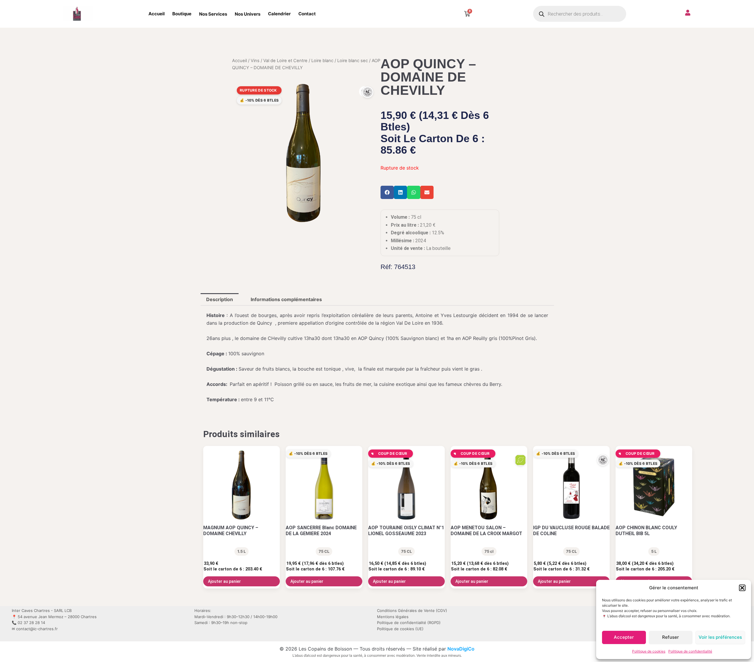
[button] (742, 588)
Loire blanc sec (352, 60)
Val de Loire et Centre (285, 60)
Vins (255, 60)
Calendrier (279, 13)
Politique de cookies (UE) (400, 628)
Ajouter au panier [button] (224, 581)
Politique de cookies (648, 651)
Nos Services (213, 14)
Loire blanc (322, 60)
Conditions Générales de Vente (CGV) (412, 610)
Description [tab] (219, 299)
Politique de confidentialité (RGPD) (409, 622)
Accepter (624, 637)
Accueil (156, 13)
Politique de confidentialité (690, 651)
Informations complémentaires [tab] (286, 299)
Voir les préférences (720, 637)
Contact (307, 13)
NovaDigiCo (460, 649)
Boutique (181, 13)
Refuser (670, 637)
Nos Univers (247, 14)
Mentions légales (393, 616)
